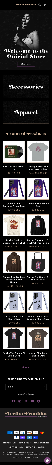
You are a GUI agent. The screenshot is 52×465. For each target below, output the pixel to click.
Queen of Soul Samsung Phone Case (14, 204)
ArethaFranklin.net (26, 394)
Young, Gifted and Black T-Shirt (38, 354)
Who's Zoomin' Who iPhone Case (14, 317)
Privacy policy (9, 443)
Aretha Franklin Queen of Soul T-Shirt (14, 241)
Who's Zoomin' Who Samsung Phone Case (38, 317)
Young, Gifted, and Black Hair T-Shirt (38, 168)
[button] (5, 5)
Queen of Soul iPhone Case (38, 204)
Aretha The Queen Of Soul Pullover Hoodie (38, 241)
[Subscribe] (44, 387)
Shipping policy (16, 447)
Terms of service (41, 443)
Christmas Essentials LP (14, 168)
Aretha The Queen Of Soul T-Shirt (14, 354)
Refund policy (25, 443)
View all (26, 367)
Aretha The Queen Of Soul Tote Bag (38, 278)
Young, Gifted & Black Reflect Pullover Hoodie (14, 279)
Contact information (35, 447)
